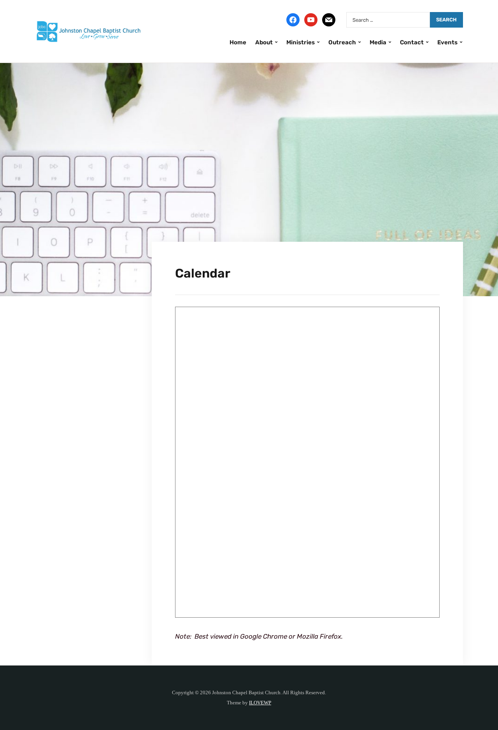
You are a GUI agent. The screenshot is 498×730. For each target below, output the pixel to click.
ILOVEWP (260, 703)
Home (238, 42)
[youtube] (310, 19)
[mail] (328, 19)
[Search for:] (388, 20)
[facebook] (293, 19)
